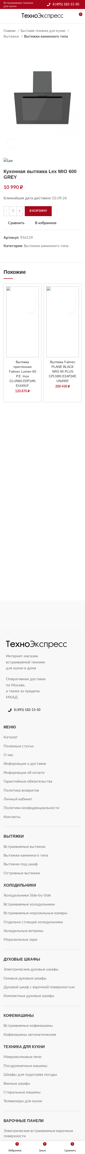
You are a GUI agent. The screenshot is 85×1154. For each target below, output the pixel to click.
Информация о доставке (25, 764)
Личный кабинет (18, 799)
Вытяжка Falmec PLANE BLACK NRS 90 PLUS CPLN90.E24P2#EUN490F (62, 371)
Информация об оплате (24, 773)
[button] (29, 308)
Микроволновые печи (22, 1057)
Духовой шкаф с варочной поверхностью (39, 987)
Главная (10, 31)
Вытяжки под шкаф (21, 864)
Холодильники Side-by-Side (27, 895)
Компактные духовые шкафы (29, 996)
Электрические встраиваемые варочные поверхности (38, 1133)
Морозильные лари (20, 939)
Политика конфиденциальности (31, 808)
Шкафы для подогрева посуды (30, 1074)
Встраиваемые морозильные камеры (36, 913)
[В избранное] (29, 296)
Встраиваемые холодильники (29, 904)
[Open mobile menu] (5, 16)
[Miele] (22, 615)
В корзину (38, 211)
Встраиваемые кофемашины (28, 1026)
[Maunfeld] (62, 615)
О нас (8, 755)
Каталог (11, 737)
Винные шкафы (17, 1083)
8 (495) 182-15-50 (66, 4)
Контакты (12, 817)
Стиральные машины (22, 1092)
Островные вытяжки (22, 873)
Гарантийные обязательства (28, 781)
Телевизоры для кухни (23, 1101)
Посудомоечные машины (25, 1066)
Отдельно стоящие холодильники (33, 922)
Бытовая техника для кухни (43, 31)
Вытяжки (12, 36)
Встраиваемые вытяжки (24, 847)
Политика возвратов (21, 790)
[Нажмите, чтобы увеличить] (12, 143)
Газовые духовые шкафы (25, 978)
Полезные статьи (19, 746)
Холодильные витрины (23, 931)
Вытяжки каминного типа (46, 36)
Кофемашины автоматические (30, 1034)
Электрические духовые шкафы (31, 969)
